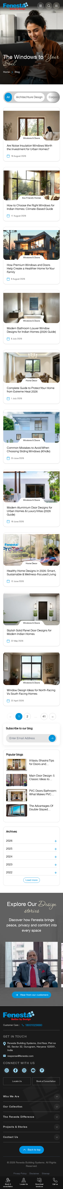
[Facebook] (15, 1070)
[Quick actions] (40, 5)
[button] (31, 840)
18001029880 (33, 1025)
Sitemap (46, 1173)
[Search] (48, 5)
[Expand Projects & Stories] (57, 1127)
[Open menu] (56, 5)
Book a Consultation (46, 1081)
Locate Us (17, 1081)
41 (44, 716)
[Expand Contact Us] (57, 1137)
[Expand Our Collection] (57, 1107)
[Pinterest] (42, 1070)
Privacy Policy (20, 1173)
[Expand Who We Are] (57, 1097)
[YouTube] (33, 1070)
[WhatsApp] (6, 1070)
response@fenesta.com (20, 1056)
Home (6, 71)
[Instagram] (24, 1070)
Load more (32, 880)
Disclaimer (34, 1173)
